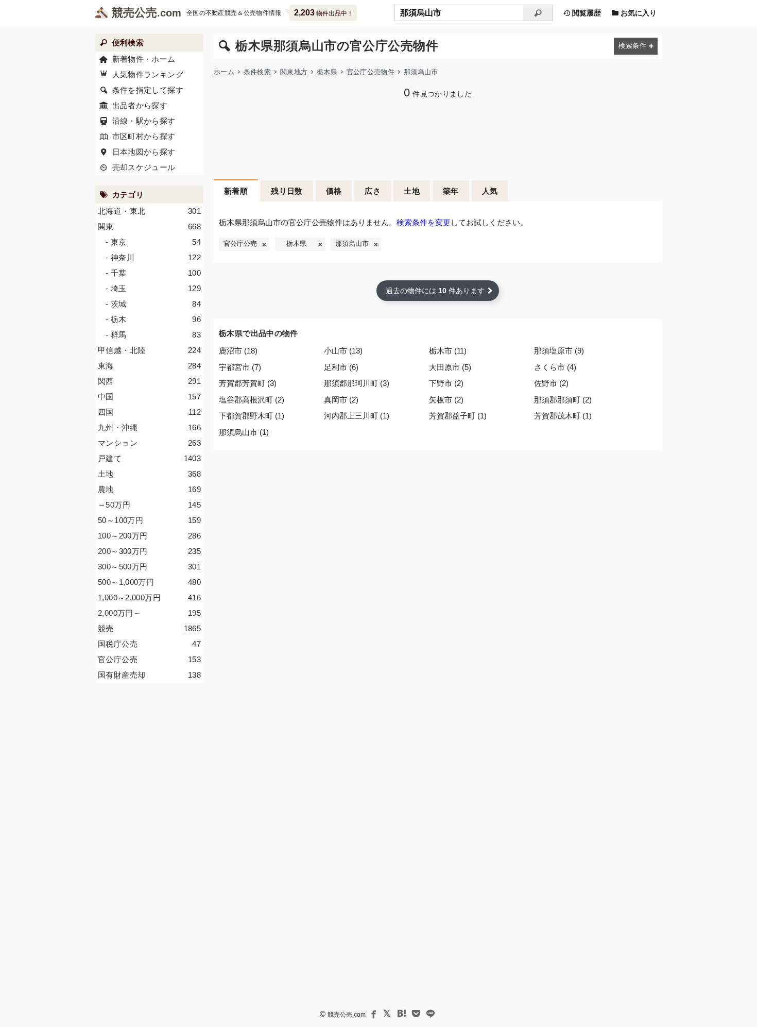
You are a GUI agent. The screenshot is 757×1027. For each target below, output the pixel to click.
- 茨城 (153, 303)
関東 (149, 226)
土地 (412, 191)
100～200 (149, 535)
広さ (373, 191)
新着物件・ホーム (144, 59)
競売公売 (134, 12)
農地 (149, 489)
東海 (149, 365)
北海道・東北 (149, 211)
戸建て (149, 458)
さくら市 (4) (555, 367)
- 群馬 (153, 334)
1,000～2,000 (149, 597)
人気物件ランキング (147, 74)
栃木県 (327, 72)
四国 (149, 412)
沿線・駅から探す (144, 120)
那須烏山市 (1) (244, 432)
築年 (451, 191)
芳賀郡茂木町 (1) (563, 415)
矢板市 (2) (446, 399)
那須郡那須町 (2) (563, 399)
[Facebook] (373, 1013)
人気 (490, 191)
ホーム (224, 72)
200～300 (149, 551)
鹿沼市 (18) (238, 350)
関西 (149, 381)
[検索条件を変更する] (636, 46)
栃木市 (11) (448, 350)
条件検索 (257, 72)
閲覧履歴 (585, 13)
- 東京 (153, 242)
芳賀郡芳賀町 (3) (248, 383)
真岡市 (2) (341, 399)
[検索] (538, 13)
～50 (149, 504)
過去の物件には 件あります (435, 291)
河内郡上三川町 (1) (356, 415)
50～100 (149, 520)
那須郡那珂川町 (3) (356, 383)
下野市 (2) (446, 383)
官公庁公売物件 (370, 72)
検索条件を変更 (424, 222)
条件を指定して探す (147, 90)
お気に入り (637, 13)
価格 (334, 191)
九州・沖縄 (149, 427)
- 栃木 (153, 319)
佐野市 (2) (551, 383)
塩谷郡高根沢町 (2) (251, 399)
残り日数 (287, 191)
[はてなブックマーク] (402, 1013)
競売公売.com (347, 1014)
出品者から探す (140, 105)
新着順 (236, 191)
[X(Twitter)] (387, 1013)
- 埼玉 (153, 288)
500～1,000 (149, 582)
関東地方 (293, 72)
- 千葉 (153, 272)
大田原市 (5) (450, 367)
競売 (149, 628)
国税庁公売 (149, 643)
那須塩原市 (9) (559, 350)
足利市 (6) (341, 367)
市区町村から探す (144, 136)
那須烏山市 (352, 243)
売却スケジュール (144, 167)
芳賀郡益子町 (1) (458, 415)
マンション (149, 443)
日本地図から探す (144, 151)
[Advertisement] (438, 137)
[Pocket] (416, 1013)
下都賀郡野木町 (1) (251, 415)
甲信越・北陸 (149, 350)
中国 (149, 396)
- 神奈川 (153, 257)
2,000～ (149, 613)
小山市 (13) (343, 350)
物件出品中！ (323, 12)
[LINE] (430, 1013)
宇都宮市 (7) (240, 367)
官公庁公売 (240, 243)
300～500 (149, 566)
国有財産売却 (149, 674)
